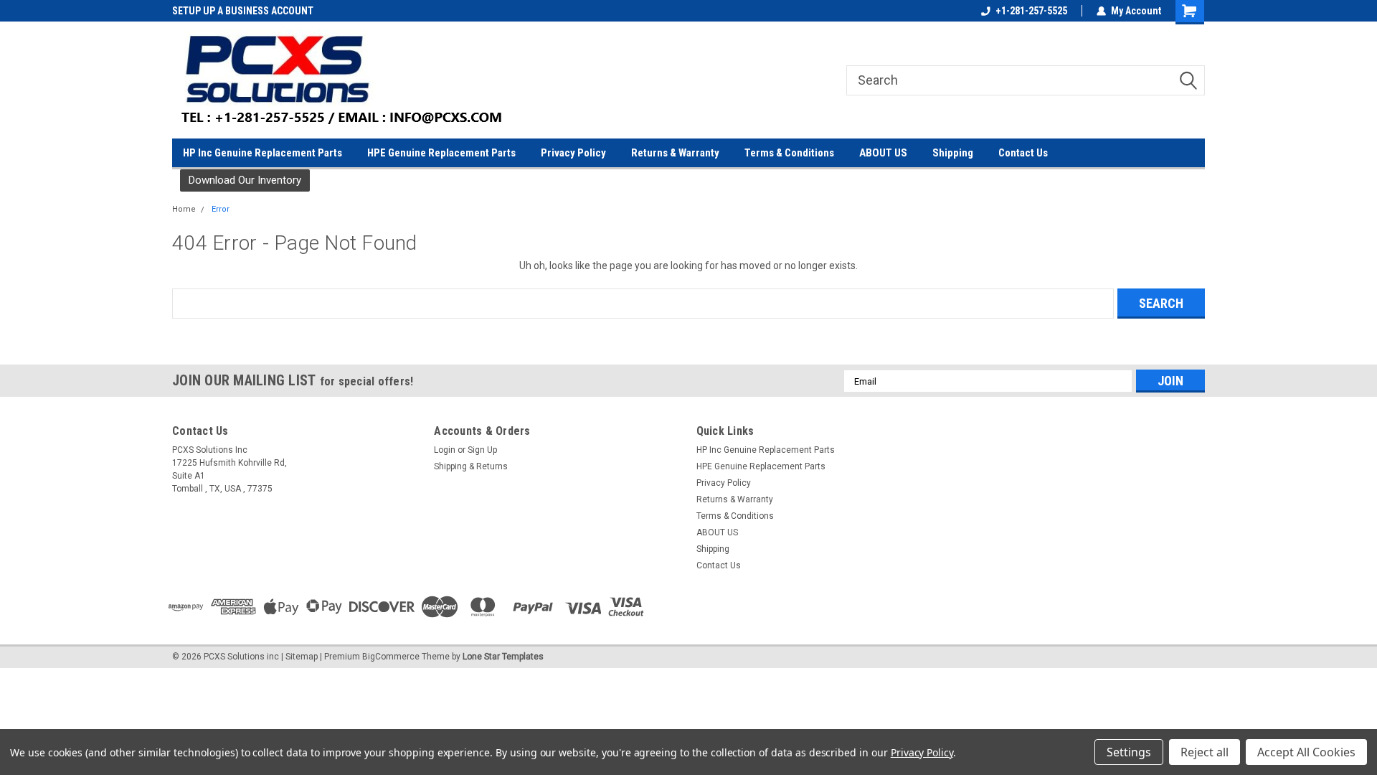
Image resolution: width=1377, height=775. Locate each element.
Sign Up (482, 450)
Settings (1129, 752)
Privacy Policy (573, 152)
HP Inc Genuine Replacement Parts (262, 152)
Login (444, 450)
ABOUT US (883, 152)
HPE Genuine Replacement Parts (441, 152)
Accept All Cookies (1306, 752)
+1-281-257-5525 (1031, 11)
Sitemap (301, 657)
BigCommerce (391, 657)
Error (221, 209)
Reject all (1204, 752)
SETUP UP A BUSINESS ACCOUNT (169, 11)
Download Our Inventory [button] (245, 180)
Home (184, 209)
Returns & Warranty (675, 152)
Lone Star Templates (503, 657)
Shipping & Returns (471, 466)
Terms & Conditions (789, 152)
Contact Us (1023, 152)
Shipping (952, 152)
